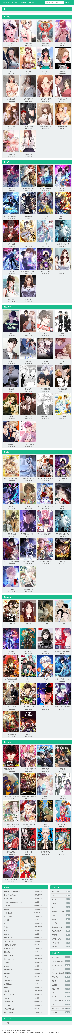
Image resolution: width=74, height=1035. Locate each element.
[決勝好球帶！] (45, 756)
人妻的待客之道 (8, 1002)
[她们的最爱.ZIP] (63, 86)
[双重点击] (28, 611)
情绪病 (11, 506)
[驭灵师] (45, 231)
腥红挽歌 (54, 947)
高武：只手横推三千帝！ (62, 679)
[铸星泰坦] (11, 258)
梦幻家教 (62, 71)
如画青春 (62, 624)
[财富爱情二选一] (28, 113)
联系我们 (28, 1030)
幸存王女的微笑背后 (11, 707)
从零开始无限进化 (28, 479)
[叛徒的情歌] (11, 431)
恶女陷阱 (54, 899)
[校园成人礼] (11, 141)
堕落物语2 (28, 299)
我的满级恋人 (45, 417)
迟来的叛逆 (11, 126)
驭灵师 (45, 244)
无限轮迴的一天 (28, 99)
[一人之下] (63, 175)
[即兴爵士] (63, 348)
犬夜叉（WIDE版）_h (28, 879)
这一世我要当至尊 (45, 562)
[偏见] (11, 320)
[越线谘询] (28, 58)
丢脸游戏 (28, 506)
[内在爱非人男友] (28, 403)
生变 (28, 334)
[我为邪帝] (45, 203)
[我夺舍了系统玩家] (45, 175)
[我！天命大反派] (45, 258)
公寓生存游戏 (8, 980)
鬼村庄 (54, 895)
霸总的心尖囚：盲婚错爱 (28, 271)
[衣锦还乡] (11, 30)
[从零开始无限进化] (28, 466)
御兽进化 (11, 651)
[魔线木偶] (63, 756)
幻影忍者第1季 (62, 824)
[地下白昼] (45, 611)
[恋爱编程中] (45, 783)
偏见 (11, 334)
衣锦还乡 (11, 43)
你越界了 (28, 361)
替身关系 (11, 589)
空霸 (62, 852)
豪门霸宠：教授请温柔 (58, 911)
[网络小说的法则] (28, 576)
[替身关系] (11, 576)
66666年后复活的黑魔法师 (63, 707)
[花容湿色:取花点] (45, 30)
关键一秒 (28, 734)
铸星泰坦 (11, 271)
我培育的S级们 (28, 651)
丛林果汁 (28, 679)
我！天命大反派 (45, 271)
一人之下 (62, 188)
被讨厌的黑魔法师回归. (11, 769)
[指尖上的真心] (28, 376)
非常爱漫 (5, 2)
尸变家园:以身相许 (9, 995)
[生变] (28, 320)
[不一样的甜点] (28, 30)
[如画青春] (63, 611)
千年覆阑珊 (55, 943)
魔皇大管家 (11, 244)
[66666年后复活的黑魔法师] (63, 694)
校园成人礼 (11, 154)
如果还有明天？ (8, 998)
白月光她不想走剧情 (28, 188)
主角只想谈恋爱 (11, 534)
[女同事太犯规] (11, 86)
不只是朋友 (7, 1005)
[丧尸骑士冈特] (28, 839)
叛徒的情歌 (11, 444)
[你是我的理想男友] (28, 431)
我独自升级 (28, 216)
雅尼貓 (45, 824)
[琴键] (63, 320)
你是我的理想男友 (28, 444)
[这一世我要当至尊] (45, 549)
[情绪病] (11, 493)
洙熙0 (45, 651)
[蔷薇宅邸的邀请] (11, 721)
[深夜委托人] (11, 348)
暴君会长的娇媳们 (9, 1009)
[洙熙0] (45, 638)
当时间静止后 (8, 984)
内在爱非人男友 (28, 417)
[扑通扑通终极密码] (45, 113)
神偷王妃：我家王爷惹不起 (12, 891)
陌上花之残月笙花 (57, 923)
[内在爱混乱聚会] (45, 376)
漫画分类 (31, 2)
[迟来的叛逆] (11, 113)
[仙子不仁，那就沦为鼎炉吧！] (11, 549)
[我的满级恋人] (45, 403)
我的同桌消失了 (56, 931)
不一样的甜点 (28, 43)
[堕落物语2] (28, 286)
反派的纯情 (55, 892)
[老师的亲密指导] (28, 141)
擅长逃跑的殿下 (11, 852)
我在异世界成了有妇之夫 (28, 707)
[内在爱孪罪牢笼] (11, 403)
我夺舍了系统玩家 (45, 188)
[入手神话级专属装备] (11, 666)
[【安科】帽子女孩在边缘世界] (11, 783)
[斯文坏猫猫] (45, 58)
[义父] (11, 58)
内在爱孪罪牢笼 (11, 417)
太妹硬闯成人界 (62, 126)
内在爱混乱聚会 (45, 389)
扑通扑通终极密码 (45, 126)
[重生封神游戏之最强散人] (45, 521)
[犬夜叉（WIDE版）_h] (28, 866)
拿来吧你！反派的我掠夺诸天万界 (62, 973)
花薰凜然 (62, 796)
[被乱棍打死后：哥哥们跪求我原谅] (45, 493)
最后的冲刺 (7, 973)
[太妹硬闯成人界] (63, 113)
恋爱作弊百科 (8, 991)
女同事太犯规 (11, 99)
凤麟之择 (54, 915)
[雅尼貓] (45, 811)
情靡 (62, 506)
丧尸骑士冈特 (28, 852)
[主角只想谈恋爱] (11, 521)
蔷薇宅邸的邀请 (11, 734)
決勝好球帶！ (45, 769)
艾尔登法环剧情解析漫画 (28, 796)
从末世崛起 (11, 188)
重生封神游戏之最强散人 (45, 534)
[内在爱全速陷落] (63, 376)
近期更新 (15, 2)
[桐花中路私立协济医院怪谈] (63, 638)
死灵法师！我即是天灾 (62, 244)
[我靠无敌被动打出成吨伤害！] (28, 521)
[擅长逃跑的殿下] (11, 839)
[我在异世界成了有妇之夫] (28, 694)
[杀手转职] (45, 694)
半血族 (45, 334)
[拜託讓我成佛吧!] (45, 839)
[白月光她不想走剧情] (28, 175)
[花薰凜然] (63, 783)
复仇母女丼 (62, 271)
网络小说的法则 (28, 589)
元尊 (28, 244)
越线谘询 (28, 71)
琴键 (62, 334)
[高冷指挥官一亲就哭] (28, 549)
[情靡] (63, 493)
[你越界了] (28, 348)
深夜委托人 (11, 361)
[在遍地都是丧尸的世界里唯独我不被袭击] (11, 866)
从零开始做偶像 (56, 939)
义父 (11, 71)
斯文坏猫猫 (45, 71)
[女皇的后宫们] (11, 611)
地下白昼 (45, 624)
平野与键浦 (62, 417)
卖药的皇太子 (45, 679)
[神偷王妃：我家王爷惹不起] (11, 466)
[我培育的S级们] (28, 638)
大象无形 (62, 562)
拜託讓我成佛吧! (45, 852)
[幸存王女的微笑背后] (11, 694)
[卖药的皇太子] (45, 666)
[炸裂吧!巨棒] (11, 286)
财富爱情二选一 (28, 126)
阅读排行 (23, 2)
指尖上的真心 (28, 389)
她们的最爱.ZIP (62, 99)
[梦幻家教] (63, 58)
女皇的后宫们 (11, 624)
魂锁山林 (11, 389)
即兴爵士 (62, 361)
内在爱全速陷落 (62, 389)
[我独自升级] (28, 203)
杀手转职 (45, 707)
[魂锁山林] (11, 376)
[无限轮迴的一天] (28, 86)
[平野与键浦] (63, 403)
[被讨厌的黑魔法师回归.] (11, 756)
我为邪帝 (45, 216)
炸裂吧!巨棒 (11, 299)
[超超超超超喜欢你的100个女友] (28, 756)
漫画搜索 (68, 2)
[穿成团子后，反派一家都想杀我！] (45, 466)
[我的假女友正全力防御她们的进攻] (11, 811)
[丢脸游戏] (28, 493)
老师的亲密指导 (28, 154)
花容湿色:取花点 (45, 43)
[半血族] (45, 320)
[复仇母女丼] (63, 258)
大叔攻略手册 (45, 361)
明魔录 (54, 919)
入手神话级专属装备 (11, 679)
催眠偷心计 (7, 987)
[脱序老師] (63, 30)
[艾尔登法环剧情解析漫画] (28, 783)
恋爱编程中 (45, 796)
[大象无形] (63, 549)
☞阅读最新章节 (38, 891)
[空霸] (63, 839)
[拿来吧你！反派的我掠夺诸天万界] (11, 203)
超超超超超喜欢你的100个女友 (13, 902)
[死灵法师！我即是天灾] (63, 231)
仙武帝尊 (62, 216)
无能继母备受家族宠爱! (28, 824)
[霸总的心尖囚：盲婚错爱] (28, 258)
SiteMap (23, 1030)
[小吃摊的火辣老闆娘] (45, 86)
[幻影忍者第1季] (63, 811)
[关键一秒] (28, 721)
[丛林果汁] (28, 666)
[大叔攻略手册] (45, 348)
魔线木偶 (62, 769)
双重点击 (28, 624)
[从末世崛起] (11, 175)
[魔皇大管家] (11, 231)
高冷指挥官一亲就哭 (28, 562)
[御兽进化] (11, 638)
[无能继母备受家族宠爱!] (28, 811)
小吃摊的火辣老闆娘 (45, 99)
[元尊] (28, 231)
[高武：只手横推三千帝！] (63, 666)
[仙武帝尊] (63, 203)
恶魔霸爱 (54, 935)
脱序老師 (62, 43)
